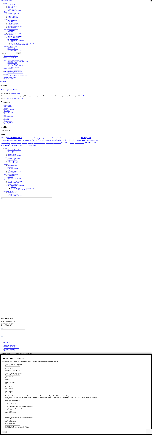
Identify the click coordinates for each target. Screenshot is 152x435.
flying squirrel (7, 98)
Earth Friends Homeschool (14, 33)
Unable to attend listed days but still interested (21, 406)
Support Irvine (8, 121)
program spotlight (19, 143)
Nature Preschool (12, 30)
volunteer (65, 143)
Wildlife (30, 145)
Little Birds (10, 32)
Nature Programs (8, 34)
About (6, 3)
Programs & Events (12, 14)
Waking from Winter (9, 90)
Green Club (28, 140)
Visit (5, 12)
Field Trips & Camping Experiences (13, 71)
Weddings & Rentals (13, 49)
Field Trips (13, 41)
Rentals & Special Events (10, 46)
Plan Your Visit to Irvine (14, 13)
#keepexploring (39, 138)
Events (6, 108)
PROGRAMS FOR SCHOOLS (16, 40)
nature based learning (91, 140)
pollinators (13, 143)
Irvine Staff (10, 7)
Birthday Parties (12, 47)
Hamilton (47, 140)
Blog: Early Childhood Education (16, 65)
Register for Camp (9, 78)
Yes (11, 409)
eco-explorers (86, 138)
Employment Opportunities (14, 10)
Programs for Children (13, 37)
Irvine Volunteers (8, 113)
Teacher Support (8, 122)
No (11, 411)
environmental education (14, 140)
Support (6, 19)
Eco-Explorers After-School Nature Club (21, 44)
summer (36, 143)
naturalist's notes (19, 98)
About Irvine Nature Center (14, 4)
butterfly (59, 137)
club (69, 137)
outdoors (7, 143)
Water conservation (24, 145)
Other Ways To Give (13, 23)
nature (84, 140)
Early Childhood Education (11, 29)
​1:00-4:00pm (13, 403)
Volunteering (72, 143)
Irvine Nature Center (66, 140)
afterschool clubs (53, 137)
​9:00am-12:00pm (14, 402)
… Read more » (85, 95)
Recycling (25, 143)
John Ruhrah (78, 140)
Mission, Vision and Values (14, 6)
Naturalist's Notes (15, 93)
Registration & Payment (10, 57)
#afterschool (4, 137)
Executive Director (9, 109)
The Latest (3, 81)
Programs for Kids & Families (15, 70)
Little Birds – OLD (12, 63)
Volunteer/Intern (12, 27)
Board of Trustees (12, 9)
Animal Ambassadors (13, 17)
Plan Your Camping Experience (15, 73)
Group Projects (38, 140)
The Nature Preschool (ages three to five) (18, 61)
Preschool (6, 118)
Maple (13, 98)
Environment (4, 140)
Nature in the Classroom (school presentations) (22, 43)
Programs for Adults (13, 39)
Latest (5, 115)
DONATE (10, 22)
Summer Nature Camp (10, 77)
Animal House (8, 105)
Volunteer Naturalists (79, 143)
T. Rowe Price (57, 143)
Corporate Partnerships (13, 24)
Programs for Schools (13, 16)
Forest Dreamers (15, 67)
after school (46, 137)
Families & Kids (8, 68)
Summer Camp (41, 143)
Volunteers (14, 145)
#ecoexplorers (25, 137)
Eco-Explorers (8, 106)
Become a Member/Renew (11, 56)
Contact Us (7, 342)
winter (34, 145)
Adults (6, 74)
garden (24, 140)
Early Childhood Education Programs (13, 60)
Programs (6, 119)
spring (32, 143)
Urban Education (8, 123)
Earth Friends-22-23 (13, 64)
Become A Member (12, 20)
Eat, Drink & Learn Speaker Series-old (17, 75)
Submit (4, 432)
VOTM (19, 145)
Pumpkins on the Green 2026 (15, 26)
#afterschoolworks (14, 138)
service (29, 143)
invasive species (52, 140)
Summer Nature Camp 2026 (15, 36)
